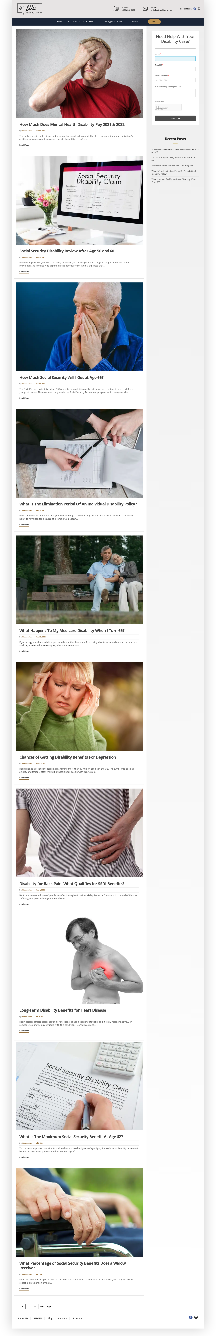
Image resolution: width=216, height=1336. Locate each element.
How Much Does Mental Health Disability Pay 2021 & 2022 (71, 124)
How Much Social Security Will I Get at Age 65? (61, 377)
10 (35, 1306)
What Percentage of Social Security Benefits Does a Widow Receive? (72, 1265)
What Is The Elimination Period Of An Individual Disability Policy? (78, 504)
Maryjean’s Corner (114, 21)
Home (59, 21)
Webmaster (27, 131)
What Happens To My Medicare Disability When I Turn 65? (71, 630)
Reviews (135, 21)
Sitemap (77, 1318)
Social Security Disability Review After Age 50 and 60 (66, 251)
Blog (50, 1318)
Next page (45, 1306)
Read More (24, 145)
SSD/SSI (92, 21)
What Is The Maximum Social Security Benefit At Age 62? (71, 1136)
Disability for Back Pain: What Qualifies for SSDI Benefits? (71, 883)
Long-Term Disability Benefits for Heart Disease (62, 1010)
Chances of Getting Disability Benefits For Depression (67, 757)
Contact (154, 21)
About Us (75, 21)
